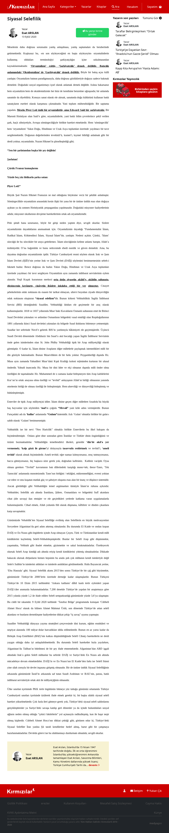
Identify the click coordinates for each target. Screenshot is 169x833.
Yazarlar (86, 6)
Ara (116, 6)
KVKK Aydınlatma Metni (21, 812)
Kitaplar (101, 6)
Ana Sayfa (49, 6)
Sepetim (152, 7)
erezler (45, 803)
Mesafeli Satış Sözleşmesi (116, 803)
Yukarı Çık (155, 791)
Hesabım (132, 7)
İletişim (138, 791)
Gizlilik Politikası (17, 803)
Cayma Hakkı (154, 803)
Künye (158, 812)
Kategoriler (67, 6)
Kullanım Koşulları (75, 803)
